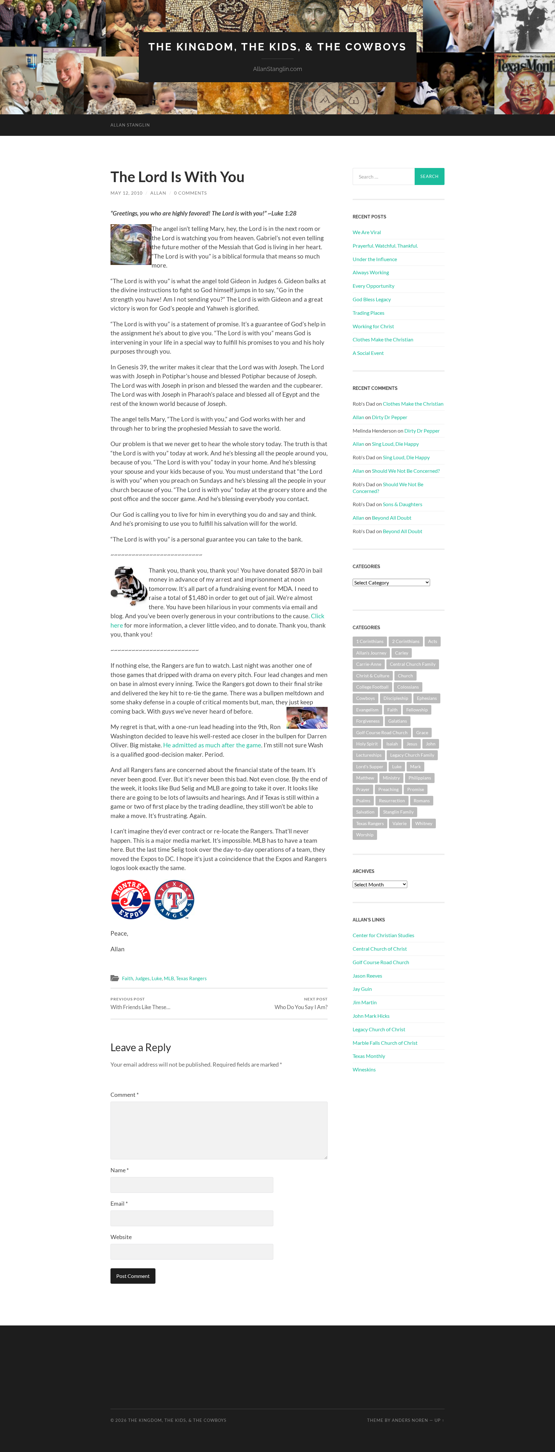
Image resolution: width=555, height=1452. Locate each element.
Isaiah (392, 743)
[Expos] (130, 917)
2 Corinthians (405, 641)
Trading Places (368, 313)
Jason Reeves (367, 975)
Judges (142, 978)
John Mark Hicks (371, 1016)
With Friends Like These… (140, 1003)
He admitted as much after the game (212, 745)
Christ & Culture (372, 675)
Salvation (365, 811)
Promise (415, 789)
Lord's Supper (369, 766)
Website (121, 1236)
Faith (127, 978)
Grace (422, 732)
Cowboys (365, 698)
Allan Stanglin (130, 125)
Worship (365, 834)
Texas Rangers (191, 978)
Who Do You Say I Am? (301, 1003)
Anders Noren (410, 1420)
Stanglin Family (398, 811)
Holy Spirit (367, 743)
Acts (432, 641)
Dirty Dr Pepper (389, 417)
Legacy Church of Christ (379, 1029)
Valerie (399, 823)
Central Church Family (413, 664)
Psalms (363, 800)
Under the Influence (375, 259)
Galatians (397, 721)
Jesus (412, 743)
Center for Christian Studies (383, 935)
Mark (415, 766)
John (431, 743)
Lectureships (369, 755)
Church (405, 675)
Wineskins (364, 1069)
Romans (422, 800)
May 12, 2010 (126, 193)
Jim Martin (365, 1002)
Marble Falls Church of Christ (385, 1043)
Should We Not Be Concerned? (406, 471)
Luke (157, 978)
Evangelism (367, 709)
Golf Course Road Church (382, 732)
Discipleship (395, 698)
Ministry (391, 777)
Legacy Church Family (412, 755)
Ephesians (427, 698)
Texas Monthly (369, 1056)
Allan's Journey (371, 653)
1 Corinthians (369, 641)
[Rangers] (174, 917)
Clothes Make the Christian (383, 339)
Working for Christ (373, 326)
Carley (401, 653)
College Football (372, 687)
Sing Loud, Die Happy (395, 444)
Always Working (371, 272)
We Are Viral (367, 232)
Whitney (423, 823)
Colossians (408, 687)
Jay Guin (362, 989)
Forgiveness (368, 721)
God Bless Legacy (372, 299)
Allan (158, 193)
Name (119, 1170)
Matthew (365, 777)
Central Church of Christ (380, 949)
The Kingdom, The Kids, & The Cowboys (277, 47)
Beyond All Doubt (391, 518)
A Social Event (368, 353)
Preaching (388, 789)
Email (119, 1203)
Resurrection (392, 800)
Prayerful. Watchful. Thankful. (385, 245)
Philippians (420, 777)
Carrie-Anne (368, 664)
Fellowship (417, 709)
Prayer (363, 789)
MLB (169, 978)
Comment (124, 1094)
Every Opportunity (373, 286)
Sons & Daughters (402, 504)
